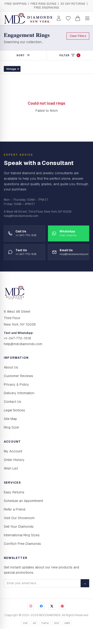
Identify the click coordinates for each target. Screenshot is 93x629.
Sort (20, 55)
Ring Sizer (11, 427)
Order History (14, 460)
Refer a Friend (14, 509)
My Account (13, 451)
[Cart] (78, 18)
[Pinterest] (62, 606)
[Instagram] (30, 606)
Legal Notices (14, 410)
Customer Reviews (18, 376)
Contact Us (12, 401)
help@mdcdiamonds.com (23, 344)
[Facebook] (41, 606)
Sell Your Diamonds (19, 526)
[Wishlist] (68, 18)
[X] (51, 606)
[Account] (59, 18)
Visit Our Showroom (19, 518)
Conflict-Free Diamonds (22, 544)
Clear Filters (78, 36)
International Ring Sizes (22, 535)
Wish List (11, 468)
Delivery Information (19, 393)
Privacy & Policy (16, 384)
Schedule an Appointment (23, 501)
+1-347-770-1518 (17, 338)
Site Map (10, 419)
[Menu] (87, 18)
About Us (11, 367)
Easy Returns (14, 492)
